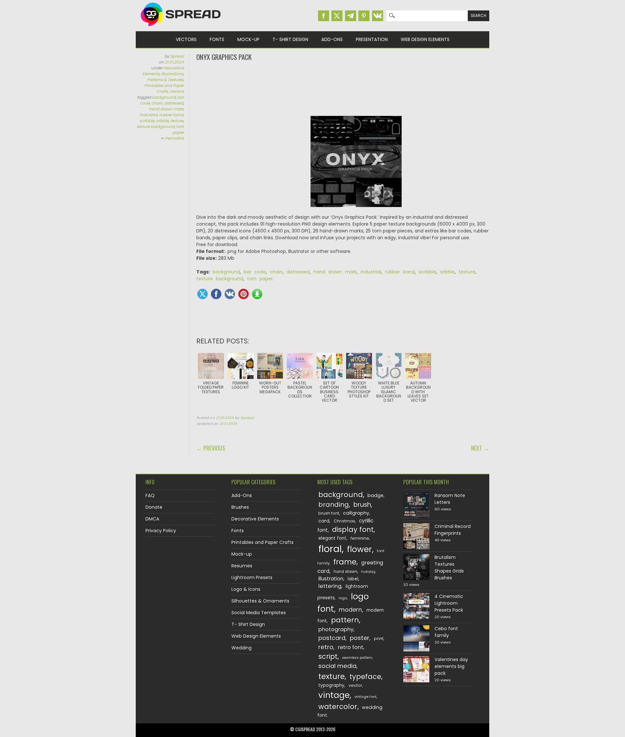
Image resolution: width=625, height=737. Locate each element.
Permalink (174, 138)
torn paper (178, 129)
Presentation (372, 39)
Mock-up (248, 39)
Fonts (217, 39)
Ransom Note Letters (450, 499)
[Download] (257, 294)
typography (331, 685)
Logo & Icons (245, 589)
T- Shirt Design (290, 39)
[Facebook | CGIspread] (323, 15)
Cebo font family (446, 632)
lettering (329, 586)
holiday (368, 571)
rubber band (171, 115)
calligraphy (356, 513)
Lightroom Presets (251, 577)
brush (362, 504)
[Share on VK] (230, 294)
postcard (331, 638)
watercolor (337, 707)
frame (344, 561)
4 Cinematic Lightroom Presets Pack (449, 603)
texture (176, 120)
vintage (334, 695)
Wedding (241, 648)
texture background (155, 126)
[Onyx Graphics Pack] (356, 165)
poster (359, 638)
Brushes (240, 507)
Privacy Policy (161, 530)
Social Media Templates (258, 612)
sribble (162, 120)
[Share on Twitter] (202, 294)
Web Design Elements (425, 39)
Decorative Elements (255, 519)
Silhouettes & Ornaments (260, 601)
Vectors (186, 39)
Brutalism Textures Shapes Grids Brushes (449, 567)
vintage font (365, 696)
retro (325, 647)
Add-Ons (332, 39)
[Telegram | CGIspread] (350, 15)
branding (333, 504)
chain (156, 103)
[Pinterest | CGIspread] (363, 15)
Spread (177, 56)
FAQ (150, 495)
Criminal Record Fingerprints (453, 529)
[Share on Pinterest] (243, 294)
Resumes (241, 566)
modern (350, 609)
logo (343, 598)
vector (355, 685)
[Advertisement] (342, 87)
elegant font (332, 538)
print (378, 638)
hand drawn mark (166, 109)
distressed (173, 103)
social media (337, 666)
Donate (154, 507)
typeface (365, 676)
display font (353, 529)
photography (336, 629)
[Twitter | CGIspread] (336, 15)
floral (330, 548)
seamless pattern (357, 657)
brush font (328, 513)
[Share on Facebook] (216, 294)
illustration (330, 578)
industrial (149, 115)
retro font (350, 647)
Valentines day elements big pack (451, 666)
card (323, 521)
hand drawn (345, 571)
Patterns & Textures (165, 79)
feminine (360, 538)
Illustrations (172, 73)
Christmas (344, 521)
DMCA (152, 519)
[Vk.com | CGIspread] (377, 15)
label (353, 579)
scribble (146, 120)
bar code (255, 272)
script (328, 656)
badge (375, 495)
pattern (345, 620)
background (164, 97)
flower (359, 549)
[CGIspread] (181, 27)
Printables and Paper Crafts (164, 88)
